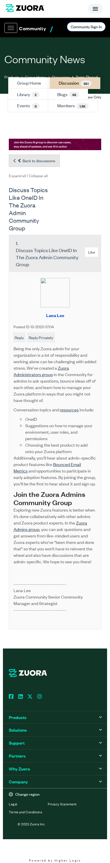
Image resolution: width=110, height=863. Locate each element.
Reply (19, 337)
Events (27, 105)
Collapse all (38, 175)
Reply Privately (41, 337)
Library (27, 94)
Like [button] (91, 252)
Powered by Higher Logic (55, 860)
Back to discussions (38, 160)
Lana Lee (55, 315)
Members (71, 105)
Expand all (17, 175)
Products (11, 77)
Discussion (61, 77)
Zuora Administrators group (41, 371)
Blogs (66, 94)
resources (69, 409)
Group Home (35, 77)
